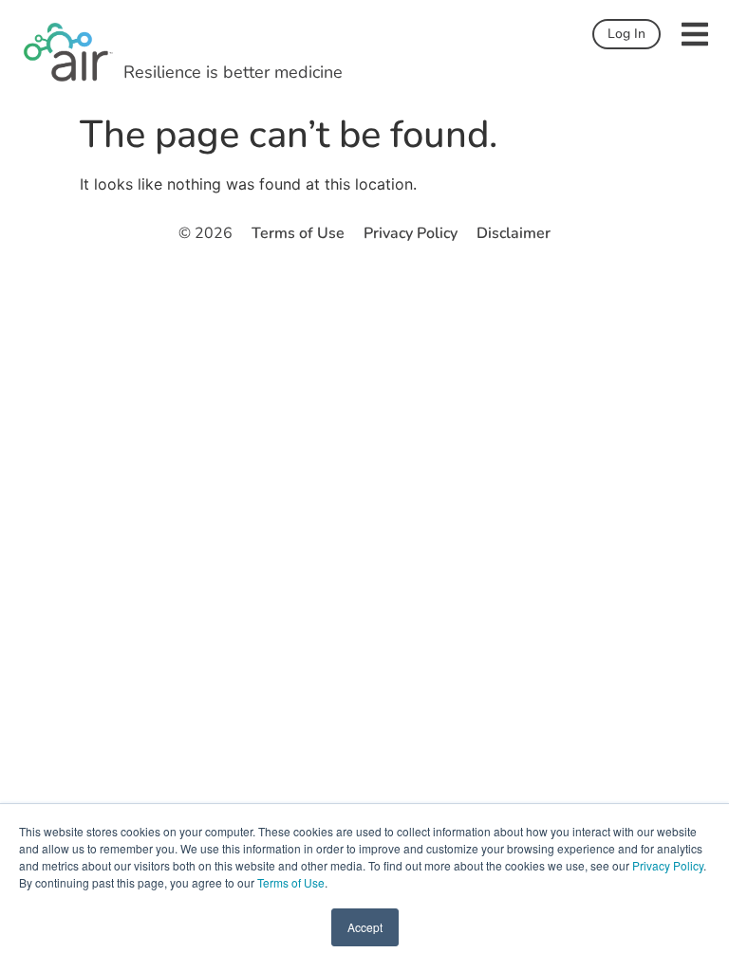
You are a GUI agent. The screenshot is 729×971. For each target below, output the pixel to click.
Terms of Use (291, 882)
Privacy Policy (667, 865)
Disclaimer (514, 233)
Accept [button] (365, 927)
